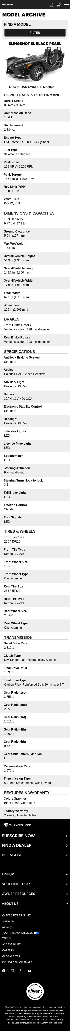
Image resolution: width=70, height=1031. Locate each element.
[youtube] (29, 971)
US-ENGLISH (12, 855)
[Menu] (66, 4)
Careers (8, 950)
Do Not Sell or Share (17, 962)
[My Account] (51, 4)
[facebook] (3, 971)
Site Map (8, 921)
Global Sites (11, 956)
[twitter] (20, 971)
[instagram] (12, 971)
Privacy (7, 927)
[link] (35, 874)
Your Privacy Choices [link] (17, 932)
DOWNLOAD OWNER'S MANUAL (32, 87)
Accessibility (11, 944)
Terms (6, 938)
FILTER (35, 33)
